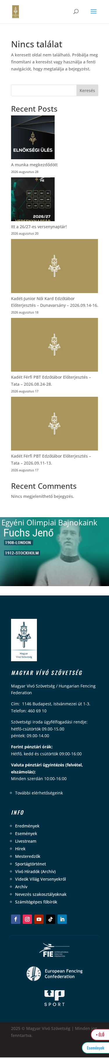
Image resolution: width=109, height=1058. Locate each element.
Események (26, 833)
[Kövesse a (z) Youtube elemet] (39, 919)
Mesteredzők (27, 856)
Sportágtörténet (30, 864)
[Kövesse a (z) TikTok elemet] (50, 919)
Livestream (25, 841)
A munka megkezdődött (34, 164)
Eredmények (27, 826)
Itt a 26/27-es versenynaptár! (39, 226)
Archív (21, 886)
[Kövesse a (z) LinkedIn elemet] (62, 919)
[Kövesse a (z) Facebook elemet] (15, 919)
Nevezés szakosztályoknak (41, 894)
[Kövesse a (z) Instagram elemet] (27, 919)
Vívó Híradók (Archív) (35, 871)
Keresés (87, 90)
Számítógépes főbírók (36, 902)
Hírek (20, 848)
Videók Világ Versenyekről (40, 879)
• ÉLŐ (100, 1034)
